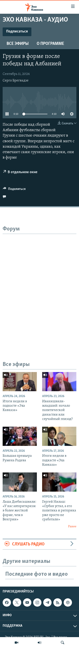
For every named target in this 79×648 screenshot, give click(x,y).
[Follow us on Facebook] (7, 602)
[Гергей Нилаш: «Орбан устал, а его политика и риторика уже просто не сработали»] (59, 482)
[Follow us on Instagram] (37, 602)
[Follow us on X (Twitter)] (17, 602)
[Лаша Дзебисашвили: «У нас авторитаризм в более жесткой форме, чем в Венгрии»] (20, 482)
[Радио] (39, 642)
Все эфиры (18, 44)
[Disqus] (39, 288)
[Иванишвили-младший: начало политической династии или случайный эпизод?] (59, 381)
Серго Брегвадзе (16, 80)
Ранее (72, 526)
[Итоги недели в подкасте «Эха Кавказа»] (20, 381)
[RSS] (57, 602)
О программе (50, 44)
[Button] (14, 190)
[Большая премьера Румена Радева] (20, 436)
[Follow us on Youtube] (27, 602)
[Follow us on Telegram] (47, 602)
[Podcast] (68, 602)
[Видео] (16, 642)
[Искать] (62, 642)
